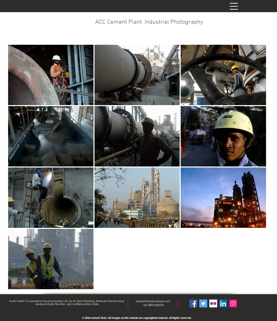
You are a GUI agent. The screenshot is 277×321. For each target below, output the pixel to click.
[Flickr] (213, 303)
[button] (234, 6)
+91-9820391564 (153, 304)
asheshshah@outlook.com (153, 301)
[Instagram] (233, 303)
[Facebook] (193, 303)
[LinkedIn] (223, 303)
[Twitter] (203, 303)
